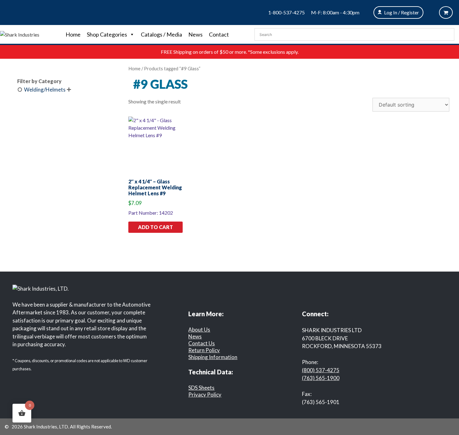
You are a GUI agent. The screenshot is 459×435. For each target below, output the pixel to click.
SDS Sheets (201, 387)
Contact (219, 34)
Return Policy (204, 350)
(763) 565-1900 (320, 378)
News (195, 34)
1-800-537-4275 (286, 12)
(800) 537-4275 (320, 370)
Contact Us (201, 343)
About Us (199, 329)
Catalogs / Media (161, 34)
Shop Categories (107, 34)
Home (73, 34)
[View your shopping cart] (446, 12)
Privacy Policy (204, 394)
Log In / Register (401, 12)
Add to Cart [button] (155, 227)
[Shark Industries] (19, 34)
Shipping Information (212, 357)
